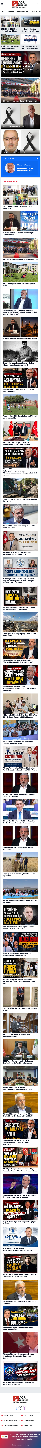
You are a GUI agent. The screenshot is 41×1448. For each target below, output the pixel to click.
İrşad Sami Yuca (23, 165)
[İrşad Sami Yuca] (10, 168)
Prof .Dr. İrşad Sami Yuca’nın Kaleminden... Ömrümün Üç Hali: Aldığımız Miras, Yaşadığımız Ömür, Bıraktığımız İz (26, 169)
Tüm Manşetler (29, 1420)
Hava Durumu (8, 1415)
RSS (5, 1436)
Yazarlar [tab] (9, 159)
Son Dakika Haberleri (11, 1425)
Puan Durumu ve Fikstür (12, 1420)
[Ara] (38, 4)
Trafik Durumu (28, 1415)
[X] (20, 1408)
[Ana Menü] (2, 4)
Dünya (34, 11)
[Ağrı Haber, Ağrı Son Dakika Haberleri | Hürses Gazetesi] (19, 4)
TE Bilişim (26, 1445)
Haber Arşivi (28, 1425)
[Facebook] (17, 1408)
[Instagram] (24, 1408)
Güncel (11, 11)
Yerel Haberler (22, 11)
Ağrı (3, 11)
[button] (4, 64)
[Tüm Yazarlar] (37, 159)
